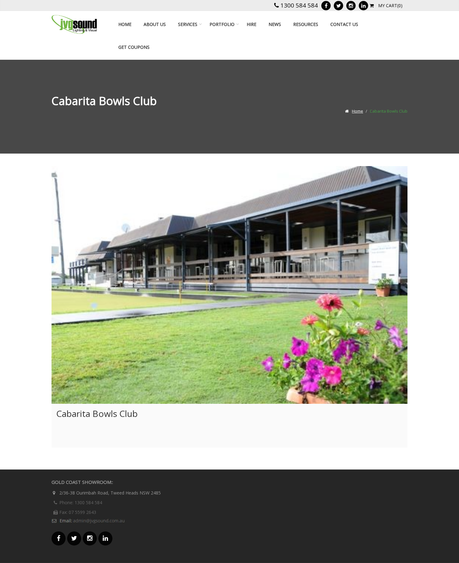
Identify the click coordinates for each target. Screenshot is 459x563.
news (275, 24)
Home (124, 24)
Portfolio (222, 24)
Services (187, 24)
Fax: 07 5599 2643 (77, 512)
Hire (251, 24)
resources (305, 24)
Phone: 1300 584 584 (80, 502)
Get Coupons (134, 47)
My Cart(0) (389, 5)
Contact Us (344, 24)
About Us (155, 24)
